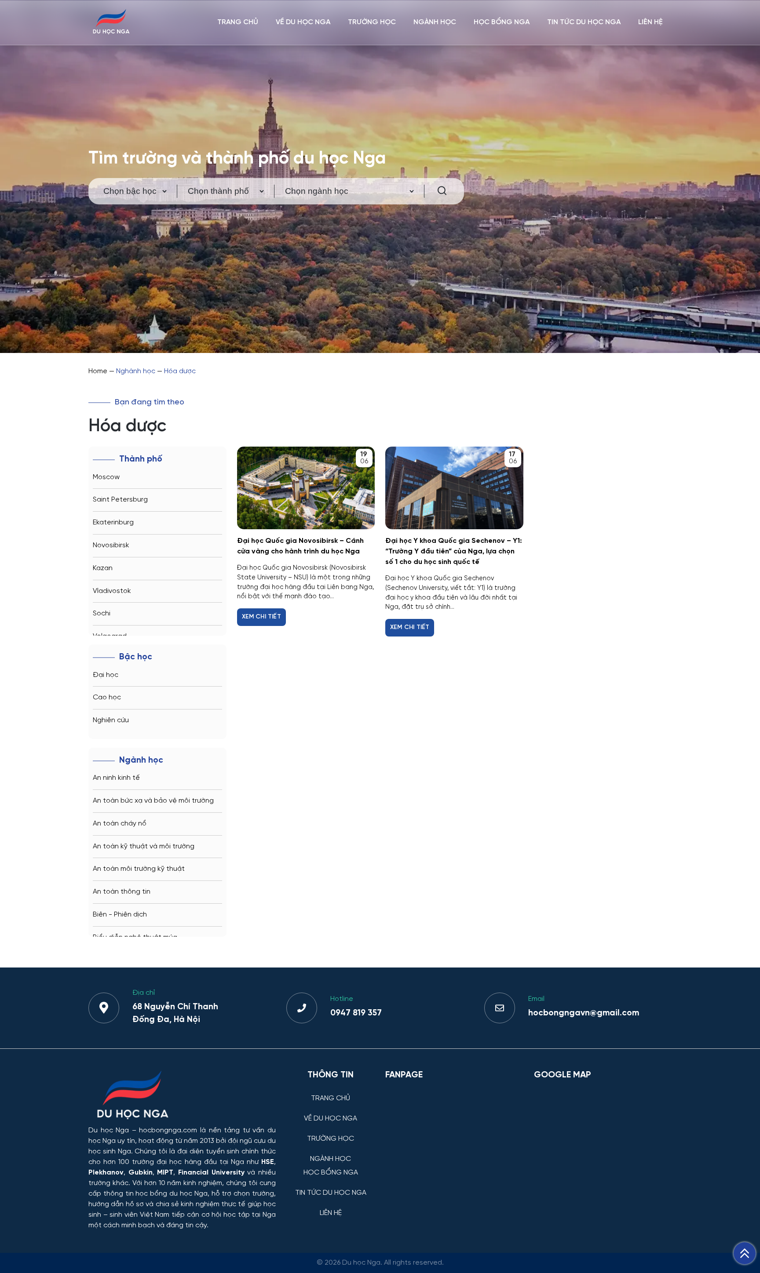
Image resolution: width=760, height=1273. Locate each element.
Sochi (101, 613)
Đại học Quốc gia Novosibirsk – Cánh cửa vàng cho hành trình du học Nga (300, 546)
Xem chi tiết (261, 617)
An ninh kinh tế (116, 778)
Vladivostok (112, 591)
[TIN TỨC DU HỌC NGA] (330, 1186)
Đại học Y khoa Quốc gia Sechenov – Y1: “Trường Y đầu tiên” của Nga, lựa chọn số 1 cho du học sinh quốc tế (453, 551)
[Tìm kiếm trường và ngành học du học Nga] (437, 191)
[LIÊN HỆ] (330, 1206)
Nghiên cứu (111, 720)
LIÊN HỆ (650, 22)
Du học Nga (108, 1130)
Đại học (105, 675)
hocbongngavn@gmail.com (583, 1013)
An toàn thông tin (121, 891)
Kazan (103, 568)
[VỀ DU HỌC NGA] (330, 1112)
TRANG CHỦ (237, 22)
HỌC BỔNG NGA (502, 22)
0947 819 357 (356, 1013)
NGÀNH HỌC (434, 22)
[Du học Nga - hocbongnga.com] (111, 32)
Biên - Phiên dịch (120, 914)
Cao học (107, 697)
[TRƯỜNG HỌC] (330, 1132)
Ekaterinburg (113, 522)
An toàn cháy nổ (119, 823)
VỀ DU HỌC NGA (303, 22)
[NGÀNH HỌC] (330, 1152)
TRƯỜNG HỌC (372, 22)
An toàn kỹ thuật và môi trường (143, 846)
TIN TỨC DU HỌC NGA (584, 22)
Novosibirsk (111, 545)
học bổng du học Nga (171, 1193)
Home (97, 371)
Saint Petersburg (120, 499)
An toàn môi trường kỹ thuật (139, 869)
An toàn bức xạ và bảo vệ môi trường (153, 800)
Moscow (106, 477)
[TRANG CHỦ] (330, 1091)
